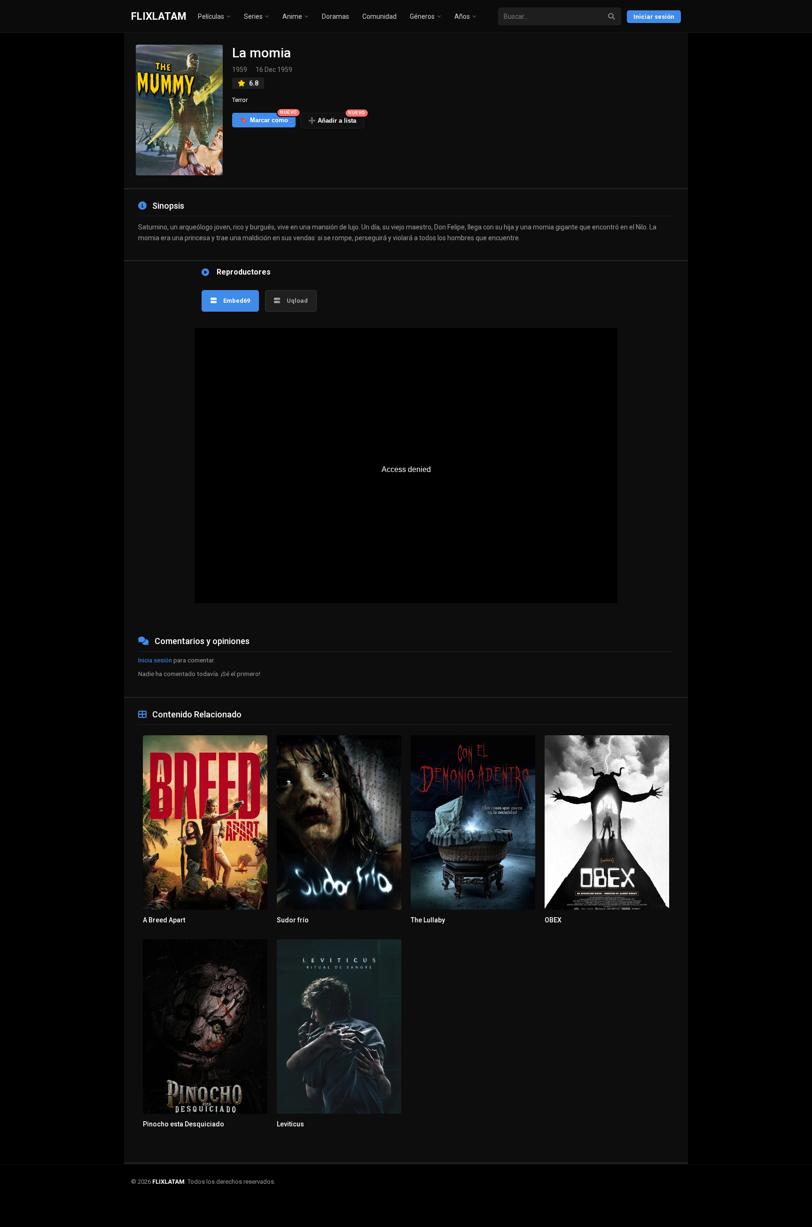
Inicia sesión (155, 660)
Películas (211, 16)
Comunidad (379, 16)
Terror (240, 99)
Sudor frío (293, 920)
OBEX (553, 920)
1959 (239, 69)
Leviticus (290, 1124)
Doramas (335, 16)
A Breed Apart (164, 920)
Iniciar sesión (653, 16)
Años (462, 16)
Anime (292, 16)
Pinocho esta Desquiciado (183, 1124)
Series (253, 16)
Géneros (422, 16)
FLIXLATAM (159, 16)
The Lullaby (428, 920)
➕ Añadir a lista (336, 118)
